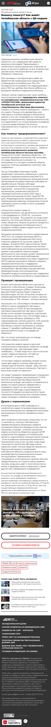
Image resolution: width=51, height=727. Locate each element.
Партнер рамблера (22, 715)
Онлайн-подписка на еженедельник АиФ (23, 627)
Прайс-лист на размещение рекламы (21, 637)
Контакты (28, 630)
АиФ (15, 55)
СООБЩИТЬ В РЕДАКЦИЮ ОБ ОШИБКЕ (19, 651)
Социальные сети (11, 634)
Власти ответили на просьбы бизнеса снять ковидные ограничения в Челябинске (22, 512)
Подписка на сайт (11, 630)
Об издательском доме (14, 624)
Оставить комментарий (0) (25, 545)
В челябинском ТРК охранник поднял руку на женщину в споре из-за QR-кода (28, 605)
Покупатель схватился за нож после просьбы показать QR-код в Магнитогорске (28, 598)
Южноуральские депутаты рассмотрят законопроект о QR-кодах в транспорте (26, 583)
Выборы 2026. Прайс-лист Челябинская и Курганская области (22, 647)
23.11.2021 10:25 (7, 10)
